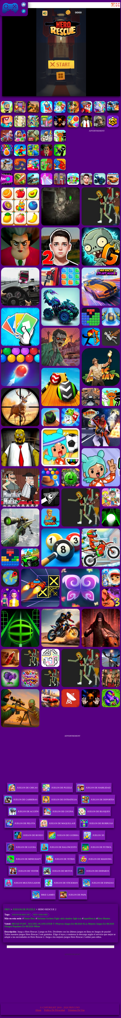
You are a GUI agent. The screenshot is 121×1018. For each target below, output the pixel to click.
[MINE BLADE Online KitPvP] (33, 126)
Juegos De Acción (28, 811)
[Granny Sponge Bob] (86, 126)
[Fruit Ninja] (20, 184)
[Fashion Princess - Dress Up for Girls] (46, 184)
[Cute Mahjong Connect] (20, 126)
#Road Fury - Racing (25, 924)
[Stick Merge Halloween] (60, 155)
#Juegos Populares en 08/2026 (18, 926)
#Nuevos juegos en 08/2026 (68, 924)
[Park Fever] (46, 126)
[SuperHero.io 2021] (20, 112)
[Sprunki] (73, 184)
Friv (7, 909)
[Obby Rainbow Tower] (20, 155)
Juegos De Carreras (25, 799)
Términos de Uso (76, 1010)
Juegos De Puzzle (61, 787)
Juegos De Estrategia (64, 799)
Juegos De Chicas (27, 787)
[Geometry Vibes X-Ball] (7, 184)
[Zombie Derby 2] (33, 184)
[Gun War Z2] (33, 141)
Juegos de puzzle (24, 909)
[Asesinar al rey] (60, 184)
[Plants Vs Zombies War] (46, 169)
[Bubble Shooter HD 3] (7, 155)
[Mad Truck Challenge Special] (100, 184)
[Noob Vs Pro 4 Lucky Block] (7, 126)
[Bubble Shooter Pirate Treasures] (73, 126)
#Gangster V (46, 924)
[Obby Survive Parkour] (33, 169)
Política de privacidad (54, 1010)
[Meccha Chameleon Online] (7, 141)
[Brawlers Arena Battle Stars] (113, 126)
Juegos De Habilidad (98, 787)
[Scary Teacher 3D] (46, 155)
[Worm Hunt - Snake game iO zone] (20, 169)
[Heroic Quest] (7, 112)
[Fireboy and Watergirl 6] (60, 169)
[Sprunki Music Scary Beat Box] (60, 141)
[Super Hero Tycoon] (46, 112)
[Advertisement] (96, 150)
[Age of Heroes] (73, 112)
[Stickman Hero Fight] (113, 112)
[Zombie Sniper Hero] (33, 112)
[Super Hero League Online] (86, 112)
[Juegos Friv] (23, 6)
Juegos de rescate (21, 915)
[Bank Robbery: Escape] (46, 141)
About (38, 1010)
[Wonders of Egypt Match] (20, 141)
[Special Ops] (7, 169)
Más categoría (40, 915)
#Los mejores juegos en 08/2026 (98, 924)
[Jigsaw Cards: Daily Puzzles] (33, 155)
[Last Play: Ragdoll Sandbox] (100, 126)
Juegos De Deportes (102, 799)
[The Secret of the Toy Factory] (60, 126)
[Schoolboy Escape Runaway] (86, 184)
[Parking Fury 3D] (113, 184)
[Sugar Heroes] (60, 112)
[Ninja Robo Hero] (100, 112)
